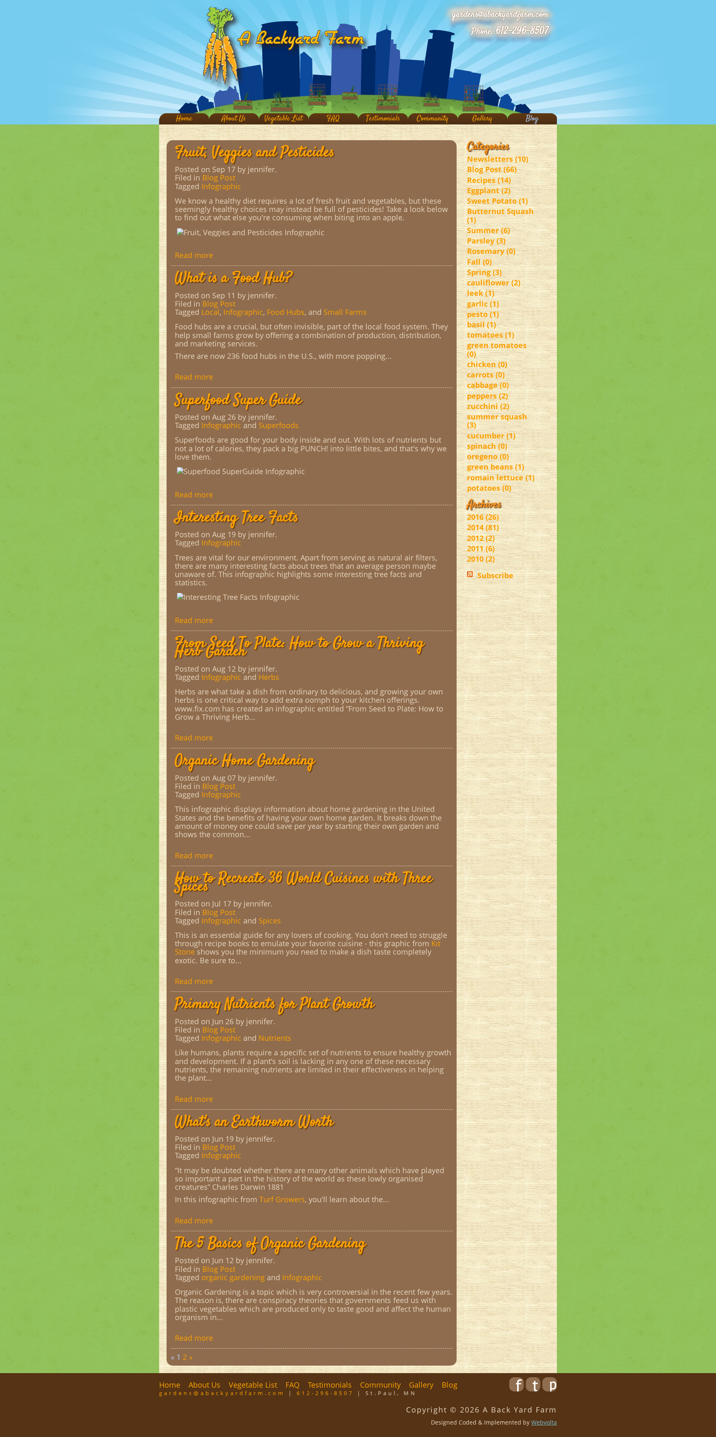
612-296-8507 (522, 31)
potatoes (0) (489, 488)
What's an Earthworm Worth (254, 1122)
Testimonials (383, 119)
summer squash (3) (497, 421)
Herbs (269, 677)
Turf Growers (282, 1199)
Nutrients (275, 1038)
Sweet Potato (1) (497, 201)
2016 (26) (483, 517)
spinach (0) (487, 446)
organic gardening (233, 1277)
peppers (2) (487, 396)
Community (432, 119)
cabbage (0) (488, 385)
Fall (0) (479, 262)
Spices (270, 921)
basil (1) (481, 324)
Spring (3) (484, 272)
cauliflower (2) (493, 282)
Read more (194, 255)
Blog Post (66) (492, 169)
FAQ (333, 119)
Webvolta (544, 1422)
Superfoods (279, 425)
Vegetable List (283, 119)
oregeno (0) (488, 456)
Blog (532, 119)
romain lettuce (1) (501, 477)
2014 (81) (483, 527)
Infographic (221, 186)
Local (210, 312)
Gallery (482, 119)
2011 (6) (481, 548)
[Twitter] (533, 1389)
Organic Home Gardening (244, 760)
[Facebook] (516, 1389)
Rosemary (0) (491, 251)
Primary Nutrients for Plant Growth (274, 1004)
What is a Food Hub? (233, 278)
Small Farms (345, 312)
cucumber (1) (491, 436)
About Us (234, 119)
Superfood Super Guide (238, 400)
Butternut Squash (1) (500, 215)
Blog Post (218, 178)
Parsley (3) (486, 241)
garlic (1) (483, 304)
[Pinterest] (549, 1389)
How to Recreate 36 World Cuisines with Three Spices (303, 882)
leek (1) (480, 293)
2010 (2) (481, 559)
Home (184, 119)
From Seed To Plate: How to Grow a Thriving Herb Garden (299, 647)
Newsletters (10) (497, 159)
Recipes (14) (489, 180)
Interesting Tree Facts (236, 517)
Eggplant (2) (488, 190)
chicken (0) (487, 364)
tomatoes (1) (490, 335)
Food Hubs (286, 312)
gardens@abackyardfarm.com (500, 14)
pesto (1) (483, 314)
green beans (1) (495, 467)
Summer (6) (488, 230)
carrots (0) (486, 375)
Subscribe (495, 575)
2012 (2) (481, 538)
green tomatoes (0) (497, 349)
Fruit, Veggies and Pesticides (254, 152)
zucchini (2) (488, 406)
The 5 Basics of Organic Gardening (270, 1243)
